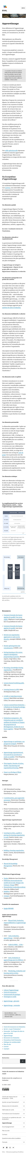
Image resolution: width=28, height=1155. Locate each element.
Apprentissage (8, 1035)
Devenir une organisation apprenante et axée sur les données (12, 637)
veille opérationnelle (11, 150)
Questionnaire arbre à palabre (11, 1138)
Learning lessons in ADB (11, 689)
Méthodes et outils (8, 1110)
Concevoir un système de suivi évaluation (11, 1118)
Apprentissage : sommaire (12, 1005)
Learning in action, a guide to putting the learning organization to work (14, 835)
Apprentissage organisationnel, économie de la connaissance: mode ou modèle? (13, 755)
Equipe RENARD (9, 908)
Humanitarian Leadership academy (14, 887)
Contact (6, 1046)
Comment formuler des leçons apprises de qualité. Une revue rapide (13, 617)
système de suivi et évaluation (11, 307)
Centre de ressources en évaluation (14, 1027)
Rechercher (5, 1058)
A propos (6, 1049)
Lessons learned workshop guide (14, 683)
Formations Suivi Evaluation (12, 1040)
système (7, 188)
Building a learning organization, (14, 850)
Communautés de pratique (12, 994)
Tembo (6, 878)
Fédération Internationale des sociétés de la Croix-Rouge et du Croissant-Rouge (14, 883)
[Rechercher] (23, 1061)
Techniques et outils (10, 996)
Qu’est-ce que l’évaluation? (12, 1029)
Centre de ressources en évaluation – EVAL (9, 1097)
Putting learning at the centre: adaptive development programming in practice (13, 654)
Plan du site (7, 1044)
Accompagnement (8, 1127)
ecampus (6, 896)
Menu (23, 8)
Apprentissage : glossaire (11, 1001)
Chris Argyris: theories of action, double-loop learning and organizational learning (14, 766)
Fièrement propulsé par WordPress (14, 1152)
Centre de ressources (10, 992)
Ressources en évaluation (11, 1038)
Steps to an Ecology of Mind (12, 772)
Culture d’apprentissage (11, 990)
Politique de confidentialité (12, 1042)
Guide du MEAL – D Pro (15, 944)
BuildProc (7, 891)
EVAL (4, 10)
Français (4, 1142)
